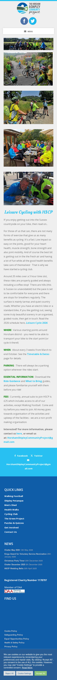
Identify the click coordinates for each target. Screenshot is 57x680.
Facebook (22, 455)
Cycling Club (11, 513)
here (19, 433)
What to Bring (34, 381)
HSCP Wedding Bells (13, 568)
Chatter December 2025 (14, 564)
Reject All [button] (9, 673)
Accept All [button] (40, 673)
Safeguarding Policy (13, 634)
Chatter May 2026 (12, 549)
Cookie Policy (10, 630)
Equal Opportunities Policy (16, 638)
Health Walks (11, 509)
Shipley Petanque (13, 500)
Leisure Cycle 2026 (37, 322)
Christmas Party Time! (14, 560)
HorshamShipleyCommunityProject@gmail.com (28, 466)
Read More (27, 667)
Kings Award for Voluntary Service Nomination (25, 553)
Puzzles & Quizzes (14, 522)
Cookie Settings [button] (24, 673)
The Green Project (14, 518)
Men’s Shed (10, 505)
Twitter (38, 455)
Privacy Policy (10, 646)
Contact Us (10, 531)
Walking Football (13, 496)
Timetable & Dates (38, 354)
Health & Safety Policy (14, 642)
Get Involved (11, 527)
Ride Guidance (12, 381)
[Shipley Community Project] (28, 8)
